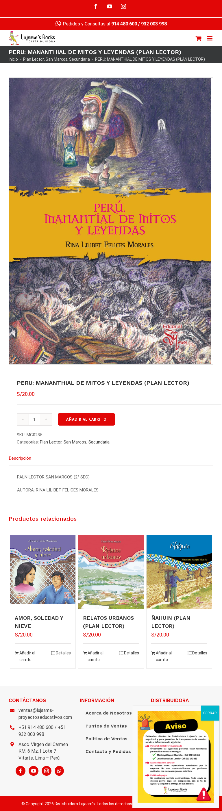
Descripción (20, 458)
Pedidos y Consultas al (99, 24)
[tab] (111, 458)
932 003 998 (154, 24)
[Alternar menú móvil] (210, 38)
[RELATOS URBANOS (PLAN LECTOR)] (111, 572)
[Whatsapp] (59, 771)
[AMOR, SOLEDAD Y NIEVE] (43, 569)
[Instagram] (46, 771)
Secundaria (99, 442)
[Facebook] (20, 771)
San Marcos (75, 442)
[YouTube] (33, 771)
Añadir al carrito (86, 419)
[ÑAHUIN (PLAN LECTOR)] (179, 572)
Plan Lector (51, 442)
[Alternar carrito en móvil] (198, 38)
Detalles (63, 653)
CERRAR (210, 713)
